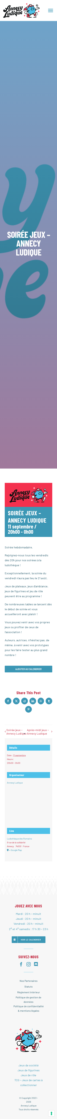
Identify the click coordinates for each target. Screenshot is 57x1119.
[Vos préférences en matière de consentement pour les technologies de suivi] (51, 1113)
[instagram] (28, 964)
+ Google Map (15, 850)
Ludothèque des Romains (19, 838)
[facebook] (21, 964)
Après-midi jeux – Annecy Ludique (38, 731)
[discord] (36, 964)
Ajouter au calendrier (28, 669)
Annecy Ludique (15, 782)
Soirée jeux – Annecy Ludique (16, 731)
